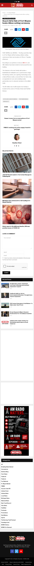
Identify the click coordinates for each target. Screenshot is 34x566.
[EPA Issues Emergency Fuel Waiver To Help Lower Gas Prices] (5, 305)
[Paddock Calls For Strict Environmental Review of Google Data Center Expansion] (5, 295)
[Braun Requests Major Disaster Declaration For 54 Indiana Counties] (5, 314)
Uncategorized (5, 522)
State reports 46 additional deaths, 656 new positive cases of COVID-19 (16, 227)
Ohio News (4, 505)
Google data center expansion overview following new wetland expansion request (19, 285)
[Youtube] (21, 551)
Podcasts (3, 510)
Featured (3, 476)
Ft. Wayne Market (6, 18)
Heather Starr (7, 25)
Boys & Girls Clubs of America (10, 99)
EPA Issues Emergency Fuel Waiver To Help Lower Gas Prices (21, 304)
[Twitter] (16, 551)
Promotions (4, 512)
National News (5, 500)
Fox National (4, 481)
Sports (3, 517)
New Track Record (6, 503)
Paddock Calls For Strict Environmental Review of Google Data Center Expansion (21, 295)
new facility (6, 101)
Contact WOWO (4, 562)
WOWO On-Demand (6, 527)
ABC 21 (25, 63)
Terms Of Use (16, 564)
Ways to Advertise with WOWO (17, 562)
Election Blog (4, 471)
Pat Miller (3, 508)
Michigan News (5, 498)
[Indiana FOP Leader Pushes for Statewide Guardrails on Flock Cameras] (5, 322)
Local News (13, 18)
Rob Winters (4, 515)
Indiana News (4, 493)
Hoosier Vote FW (5, 488)
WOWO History (5, 524)
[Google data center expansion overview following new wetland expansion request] (5, 285)
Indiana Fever (5, 491)
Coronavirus (4, 469)
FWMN (3, 486)
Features (3, 479)
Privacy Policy (8, 564)
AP (2, 464)
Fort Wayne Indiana (23, 99)
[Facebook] (12, 551)
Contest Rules (28, 562)
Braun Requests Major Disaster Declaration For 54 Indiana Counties (21, 312)
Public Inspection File (26, 564)
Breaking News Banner (7, 467)
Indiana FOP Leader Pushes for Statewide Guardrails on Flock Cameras (19, 322)
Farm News (4, 474)
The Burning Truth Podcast (8, 520)
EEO (3, 564)
